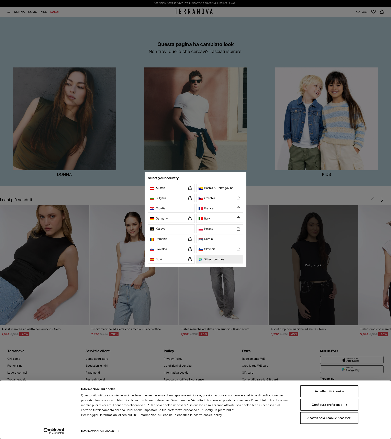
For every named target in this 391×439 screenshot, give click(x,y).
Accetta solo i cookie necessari (329, 418)
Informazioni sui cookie (98, 431)
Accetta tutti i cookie (329, 391)
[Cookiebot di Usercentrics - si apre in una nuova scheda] (54, 431)
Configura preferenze (327, 404)
